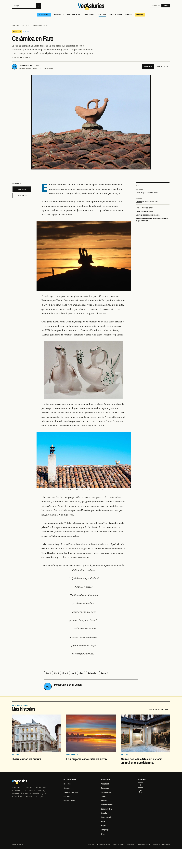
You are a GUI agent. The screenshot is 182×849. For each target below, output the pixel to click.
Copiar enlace (162, 67)
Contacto (67, 788)
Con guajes (105, 829)
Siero (156, 192)
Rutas (103, 821)
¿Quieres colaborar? (71, 792)
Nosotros (67, 783)
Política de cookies (118, 844)
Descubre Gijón (74, 14)
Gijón (143, 192)
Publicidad (68, 796)
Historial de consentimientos (161, 844)
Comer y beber (115, 14)
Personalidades (107, 804)
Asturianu (156, 6)
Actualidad (105, 783)
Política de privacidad (103, 844)
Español (166, 6)
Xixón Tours (44, 14)
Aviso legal (91, 844)
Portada (15, 25)
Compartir (148, 67)
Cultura (102, 14)
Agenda (128, 14)
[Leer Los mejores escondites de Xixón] (91, 733)
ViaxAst (139, 14)
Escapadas (59, 14)
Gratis (103, 834)
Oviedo (150, 192)
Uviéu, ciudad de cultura (144, 211)
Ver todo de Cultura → (159, 710)
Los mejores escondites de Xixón (147, 215)
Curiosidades (89, 14)
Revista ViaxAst (69, 800)
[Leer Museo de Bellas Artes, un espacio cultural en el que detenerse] (145, 733)
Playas (103, 825)
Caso (138, 192)
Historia (103, 673)
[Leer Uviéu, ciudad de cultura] (36, 733)
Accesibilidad (131, 844)
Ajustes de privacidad (144, 844)
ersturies (91, 6)
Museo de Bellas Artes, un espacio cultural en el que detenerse (152, 219)
